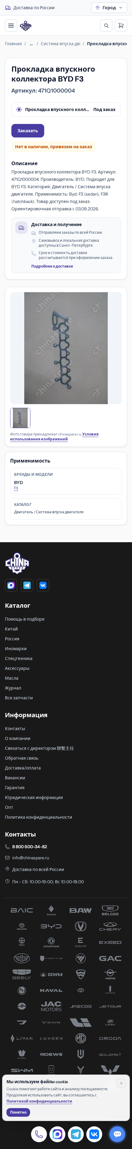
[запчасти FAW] (22, 958)
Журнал (13, 688)
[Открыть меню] (11, 25)
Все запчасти (19, 698)
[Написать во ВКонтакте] (94, 1134)
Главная (13, 43)
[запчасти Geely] (22, 974)
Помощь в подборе (25, 619)
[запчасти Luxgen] (51, 1038)
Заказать (27, 130)
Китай (11, 629)
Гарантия (15, 787)
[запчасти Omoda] (110, 1038)
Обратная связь (21, 758)
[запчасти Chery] (110, 926)
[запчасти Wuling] (110, 1070)
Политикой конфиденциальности (39, 1101)
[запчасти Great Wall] (51, 974)
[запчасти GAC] (110, 958)
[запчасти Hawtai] (80, 990)
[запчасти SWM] (22, 1070)
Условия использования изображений (54, 436)
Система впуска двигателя (60, 43)
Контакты (15, 728)
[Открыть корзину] (121, 25)
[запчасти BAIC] (22, 910)
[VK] (43, 585)
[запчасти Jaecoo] (80, 1006)
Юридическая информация (34, 797)
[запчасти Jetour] (110, 1006)
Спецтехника (19, 658)
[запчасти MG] (80, 1038)
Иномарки (16, 648)
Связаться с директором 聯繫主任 (39, 748)
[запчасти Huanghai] (22, 1006)
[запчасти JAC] (51, 1006)
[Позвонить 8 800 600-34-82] (39, 1134)
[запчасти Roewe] (51, 1054)
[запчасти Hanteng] (22, 990)
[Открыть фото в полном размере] (66, 348)
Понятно (18, 1112)
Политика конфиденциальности (38, 817)
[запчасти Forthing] (51, 958)
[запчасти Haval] (51, 990)
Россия (12, 639)
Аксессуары (17, 668)
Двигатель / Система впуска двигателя (48, 512)
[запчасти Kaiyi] (51, 1022)
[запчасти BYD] (51, 926)
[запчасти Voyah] (80, 1070)
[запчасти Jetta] (22, 1022)
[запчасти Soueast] (110, 1054)
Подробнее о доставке (52, 266)
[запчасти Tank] (51, 1070)
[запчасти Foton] (80, 958)
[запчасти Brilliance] (22, 926)
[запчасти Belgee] (110, 910)
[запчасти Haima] (110, 974)
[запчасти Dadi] (22, 942)
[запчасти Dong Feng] (51, 942)
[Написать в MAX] (57, 1134)
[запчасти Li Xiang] (80, 1022)
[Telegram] (27, 585)
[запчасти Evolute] (80, 942)
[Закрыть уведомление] (121, 1083)
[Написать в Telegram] (75, 1134)
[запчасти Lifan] (110, 1022)
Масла (11, 678)
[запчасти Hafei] (80, 974)
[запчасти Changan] (80, 926)
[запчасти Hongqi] (110, 990)
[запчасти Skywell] (80, 1054)
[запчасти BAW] (80, 910)
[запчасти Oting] (22, 1054)
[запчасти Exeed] (110, 942)
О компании (17, 738)
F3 (16, 488)
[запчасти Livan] (22, 1038)
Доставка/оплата (23, 768)
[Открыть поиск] (106, 25)
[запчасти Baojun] (51, 910)
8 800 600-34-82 (29, 846)
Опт (9, 807)
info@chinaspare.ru (30, 858)
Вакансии (15, 778)
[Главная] (26, 25)
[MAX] (11, 585)
